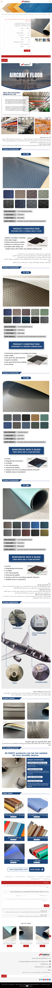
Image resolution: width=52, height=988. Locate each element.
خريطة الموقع (12, 984)
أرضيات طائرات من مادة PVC (40, 14)
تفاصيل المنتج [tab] (4, 60)
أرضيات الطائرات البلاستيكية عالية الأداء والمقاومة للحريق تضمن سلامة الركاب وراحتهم (27, 891)
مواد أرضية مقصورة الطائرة (9, 876)
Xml (6, 984)
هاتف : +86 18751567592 (46, 964)
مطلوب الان (26, 50)
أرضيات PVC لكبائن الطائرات (31, 876)
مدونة (8, 984)
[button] (50, 936)
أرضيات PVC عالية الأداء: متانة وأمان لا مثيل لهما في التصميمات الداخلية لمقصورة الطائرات (26, 941)
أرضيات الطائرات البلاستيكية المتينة (20, 876)
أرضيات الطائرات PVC (41, 876)
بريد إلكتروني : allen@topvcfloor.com (43, 966)
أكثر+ (42, 946)
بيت (48, 14)
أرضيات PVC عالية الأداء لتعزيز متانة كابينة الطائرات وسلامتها (9, 941)
